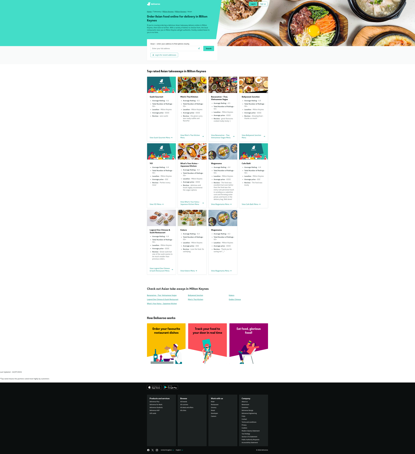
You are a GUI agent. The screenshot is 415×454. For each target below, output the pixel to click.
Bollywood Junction (195, 295)
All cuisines (184, 405)
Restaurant (214, 405)
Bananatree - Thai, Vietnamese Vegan (162, 295)
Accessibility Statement (250, 443)
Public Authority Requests (250, 440)
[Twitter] (152, 450)
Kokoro (231, 295)
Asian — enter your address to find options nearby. (170, 44)
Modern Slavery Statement (251, 431)
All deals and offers (186, 407)
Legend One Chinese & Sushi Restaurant (162, 299)
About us (245, 402)
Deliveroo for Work (156, 405)
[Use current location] (199, 48)
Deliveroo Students (156, 407)
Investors (245, 407)
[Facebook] (148, 450)
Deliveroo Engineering (249, 413)
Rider (213, 402)
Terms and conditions (249, 422)
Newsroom (245, 405)
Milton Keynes (168, 11)
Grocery (213, 407)
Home (149, 11)
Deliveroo (153, 4)
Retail (213, 410)
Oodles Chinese (235, 299)
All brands (183, 402)
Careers (213, 416)
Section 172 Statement (249, 437)
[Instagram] (157, 450)
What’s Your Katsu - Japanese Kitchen (162, 303)
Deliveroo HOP (155, 410)
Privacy (244, 425)
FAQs (243, 416)
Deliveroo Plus (154, 402)
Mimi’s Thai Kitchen (195, 299)
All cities (183, 410)
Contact (244, 419)
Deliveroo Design (247, 410)
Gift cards (153, 413)
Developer (214, 413)
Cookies (244, 428)
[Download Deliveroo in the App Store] (154, 387)
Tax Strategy (246, 434)
